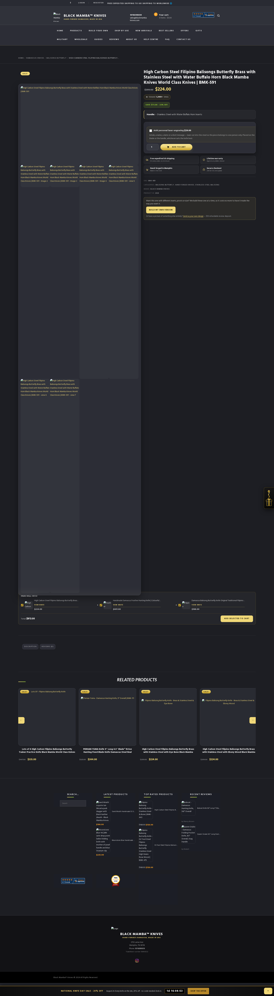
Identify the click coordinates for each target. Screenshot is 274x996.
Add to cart (179, 147)
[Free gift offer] (269, 498)
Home (60, 30)
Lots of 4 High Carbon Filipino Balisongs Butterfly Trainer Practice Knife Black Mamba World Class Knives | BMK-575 (47, 752)
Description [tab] (30, 646)
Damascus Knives (35, 58)
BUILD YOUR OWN (98, 30)
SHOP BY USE (122, 30)
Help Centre (151, 39)
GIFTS (199, 30)
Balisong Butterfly (56, 58)
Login (81, 2)
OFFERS (185, 30)
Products (76, 30)
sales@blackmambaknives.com (138, 19)
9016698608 (136, 15)
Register (98, 2)
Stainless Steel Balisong (207, 185)
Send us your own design (193, 216)
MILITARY (62, 39)
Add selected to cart (236, 618)
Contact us (184, 39)
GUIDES (98, 39)
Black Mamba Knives (160, 189)
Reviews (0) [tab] (48, 646)
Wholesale (80, 39)
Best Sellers (166, 30)
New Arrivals (144, 30)
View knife (39, 605)
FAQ (167, 39)
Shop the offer (198, 991)
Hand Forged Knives (184, 185)
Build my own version (161, 209)
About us (131, 39)
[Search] (218, 16)
